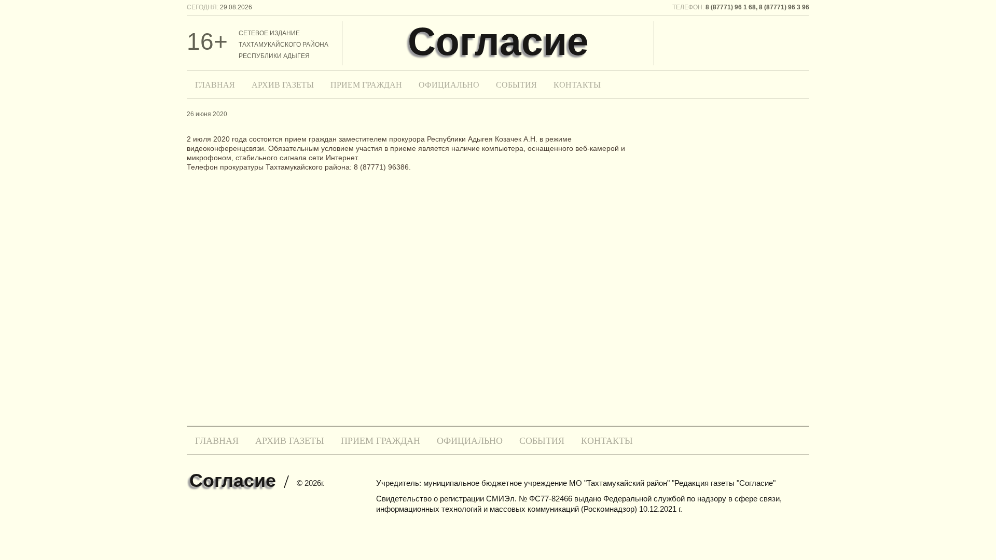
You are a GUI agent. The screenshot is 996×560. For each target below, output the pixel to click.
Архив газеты (283, 84)
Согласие (498, 41)
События (516, 84)
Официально (449, 84)
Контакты (577, 84)
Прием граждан (366, 84)
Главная (215, 84)
